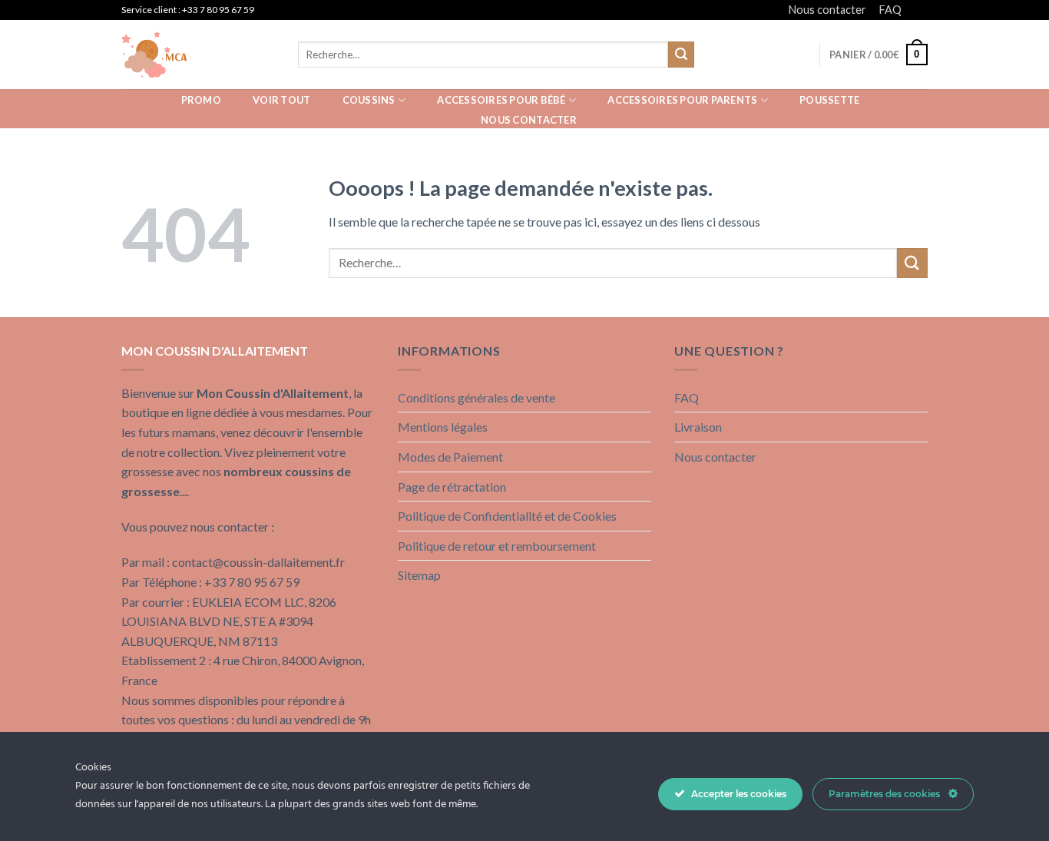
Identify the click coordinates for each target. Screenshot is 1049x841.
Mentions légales (443, 426)
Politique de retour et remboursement (497, 545)
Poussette (829, 100)
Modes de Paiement (450, 456)
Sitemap (419, 575)
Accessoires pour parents (682, 100)
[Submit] (681, 54)
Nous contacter (827, 9)
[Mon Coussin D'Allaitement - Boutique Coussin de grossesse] (198, 54)
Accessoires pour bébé (501, 100)
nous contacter (529, 120)
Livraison (698, 426)
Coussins (368, 100)
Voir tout (281, 100)
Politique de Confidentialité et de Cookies (507, 515)
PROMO (201, 100)
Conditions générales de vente (476, 397)
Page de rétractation (452, 486)
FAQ (890, 9)
